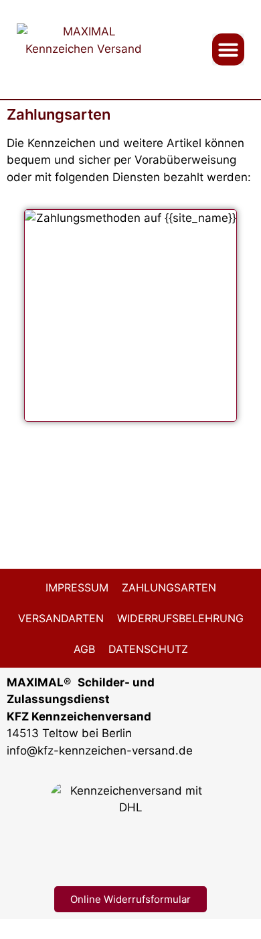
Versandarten (61, 618)
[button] (228, 49)
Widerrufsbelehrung (180, 618)
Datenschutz (148, 649)
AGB (84, 649)
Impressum (77, 587)
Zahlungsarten (169, 587)
